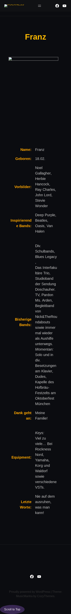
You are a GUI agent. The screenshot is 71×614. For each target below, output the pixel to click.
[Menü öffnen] (39, 6)
